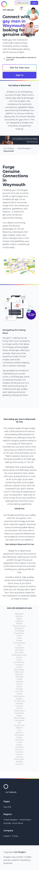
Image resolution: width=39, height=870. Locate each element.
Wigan (19, 716)
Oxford (19, 708)
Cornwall (19, 691)
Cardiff (19, 679)
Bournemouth (19, 626)
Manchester (19, 670)
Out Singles (8, 148)
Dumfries (19, 747)
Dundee (19, 689)
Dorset (19, 657)
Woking (19, 762)
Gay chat (7, 807)
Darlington (19, 735)
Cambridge (19, 631)
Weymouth (19, 759)
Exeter (19, 745)
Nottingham (19, 696)
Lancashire (19, 720)
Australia (7, 823)
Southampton (19, 643)
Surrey (19, 684)
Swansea (19, 703)
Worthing (19, 650)
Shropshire (19, 713)
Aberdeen (19, 614)
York (19, 730)
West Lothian (19, 718)
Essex (19, 638)
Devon (19, 660)
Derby (19, 686)
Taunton (19, 754)
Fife (19, 723)
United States (25, 820)
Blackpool (19, 628)
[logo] (4, 4)
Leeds (19, 742)
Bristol (19, 619)
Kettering (19, 740)
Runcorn (19, 749)
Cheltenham (19, 711)
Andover (19, 616)
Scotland (19, 752)
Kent (19, 645)
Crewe (19, 636)
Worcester (19, 653)
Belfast (19, 623)
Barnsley (19, 674)
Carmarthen (19, 662)
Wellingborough (19, 655)
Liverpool (19, 665)
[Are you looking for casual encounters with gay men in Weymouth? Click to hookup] (19, 140)
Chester (19, 737)
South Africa (17, 823)
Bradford (19, 621)
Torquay (19, 757)
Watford (19, 728)
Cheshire (19, 682)
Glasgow (19, 699)
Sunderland (19, 701)
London (19, 667)
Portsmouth (19, 725)
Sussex (19, 640)
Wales (19, 694)
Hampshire (19, 648)
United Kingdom (24, 148)
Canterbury (19, 633)
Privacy (15, 836)
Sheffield (19, 677)
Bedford (19, 733)
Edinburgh (19, 672)
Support (7, 836)
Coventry (19, 706)
